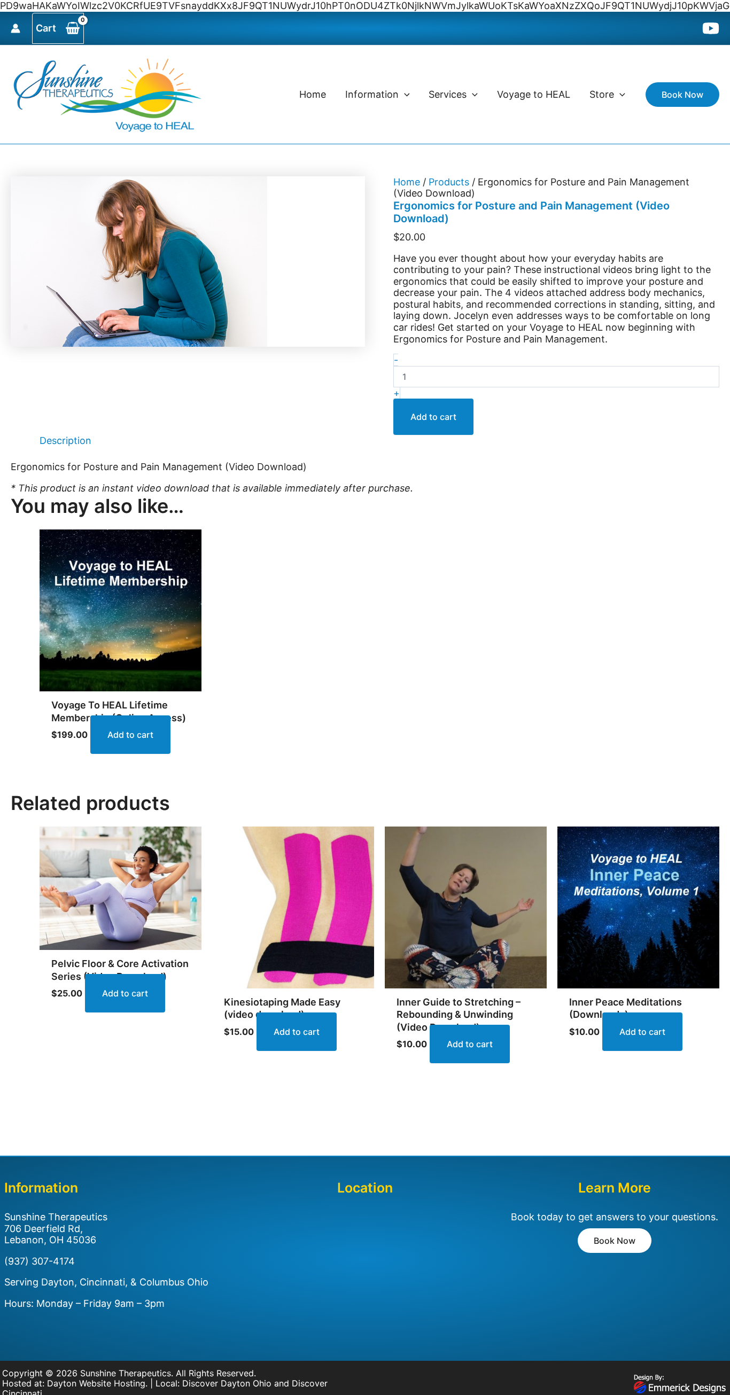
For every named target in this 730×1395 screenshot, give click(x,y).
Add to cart (433, 416)
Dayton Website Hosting (96, 1383)
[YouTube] (710, 28)
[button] (404, 95)
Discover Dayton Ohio (226, 1383)
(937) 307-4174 (39, 1261)
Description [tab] (65, 440)
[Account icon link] (15, 28)
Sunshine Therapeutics (125, 1373)
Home (406, 182)
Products (449, 182)
